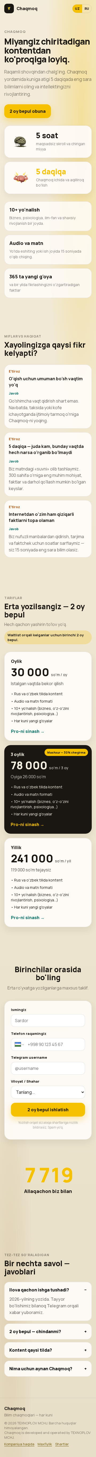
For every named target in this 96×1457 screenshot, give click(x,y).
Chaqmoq (27, 8)
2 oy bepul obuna (28, 111)
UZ (77, 8)
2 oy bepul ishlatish (48, 1110)
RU (87, 8)
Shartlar (62, 1444)
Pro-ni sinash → (28, 731)
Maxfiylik (45, 1444)
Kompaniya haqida (19, 1444)
